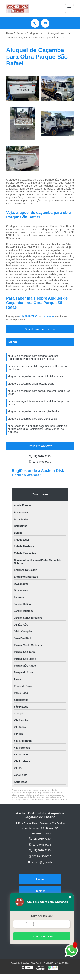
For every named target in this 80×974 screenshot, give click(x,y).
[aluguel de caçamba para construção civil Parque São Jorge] (22, 88)
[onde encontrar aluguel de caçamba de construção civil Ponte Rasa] (22, 158)
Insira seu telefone (42, 916)
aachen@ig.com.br (41, 862)
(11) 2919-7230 (28, 316)
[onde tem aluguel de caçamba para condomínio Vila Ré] (57, 88)
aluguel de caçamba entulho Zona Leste (31, 383)
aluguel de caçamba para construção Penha (33, 411)
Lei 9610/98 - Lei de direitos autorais (49, 799)
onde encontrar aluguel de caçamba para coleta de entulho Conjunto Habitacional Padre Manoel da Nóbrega (37, 429)
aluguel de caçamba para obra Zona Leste (32, 418)
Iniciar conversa (42, 936)
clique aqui (48, 316)
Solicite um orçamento (40, 329)
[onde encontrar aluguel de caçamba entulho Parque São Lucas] (22, 123)
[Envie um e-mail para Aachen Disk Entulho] (45, 23)
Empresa (39, 891)
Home (40, 879)
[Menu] (69, 8)
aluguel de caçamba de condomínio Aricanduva (35, 376)
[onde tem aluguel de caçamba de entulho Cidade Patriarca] (57, 123)
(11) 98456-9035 (41, 461)
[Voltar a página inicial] (17, 8)
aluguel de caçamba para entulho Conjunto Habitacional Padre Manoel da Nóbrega (33, 357)
